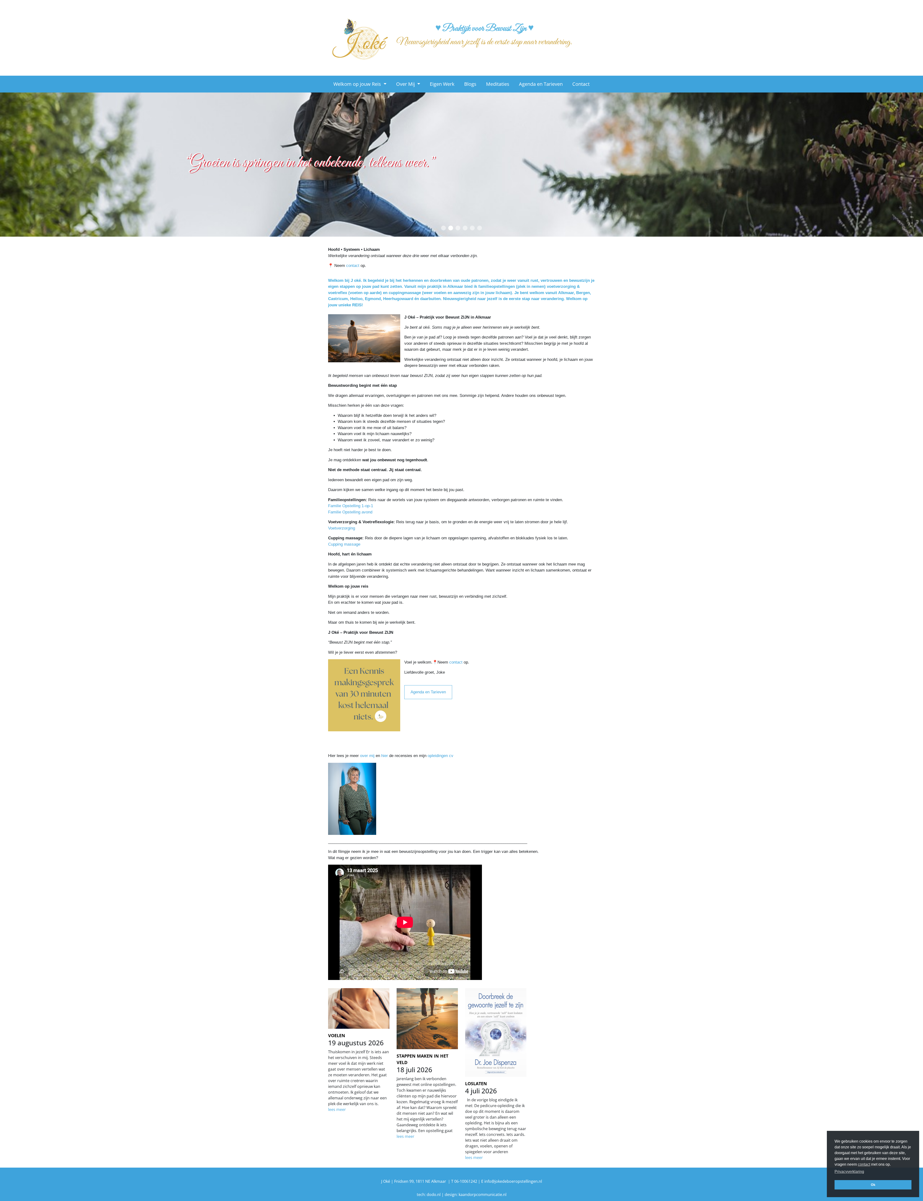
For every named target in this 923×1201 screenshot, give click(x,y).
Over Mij (406, 84)
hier (384, 755)
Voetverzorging (342, 528)
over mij (367, 755)
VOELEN (336, 1035)
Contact (581, 84)
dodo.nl (434, 1194)
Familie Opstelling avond (350, 512)
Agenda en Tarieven (541, 84)
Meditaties (497, 84)
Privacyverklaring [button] (849, 1172)
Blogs (470, 84)
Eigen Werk (442, 84)
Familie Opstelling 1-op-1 (350, 506)
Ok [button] (873, 1185)
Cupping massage (345, 544)
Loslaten (476, 1083)
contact (352, 265)
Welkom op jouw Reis (357, 84)
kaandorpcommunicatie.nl (482, 1194)
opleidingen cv (440, 755)
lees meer (337, 1109)
